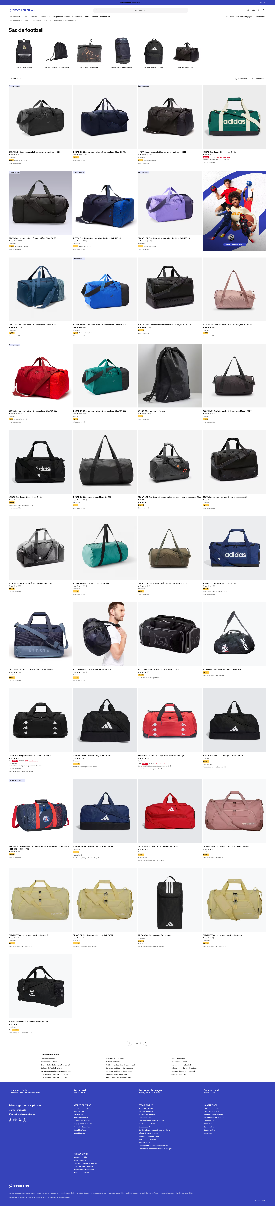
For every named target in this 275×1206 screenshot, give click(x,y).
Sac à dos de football (24, 67)
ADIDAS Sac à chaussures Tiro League (154, 935)
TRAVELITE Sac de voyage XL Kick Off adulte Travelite (226, 846)
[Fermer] (264, 2)
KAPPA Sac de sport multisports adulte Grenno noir (31, 755)
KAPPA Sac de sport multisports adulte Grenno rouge (161, 755)
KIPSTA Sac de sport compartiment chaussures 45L (225, 497)
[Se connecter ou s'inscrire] (258, 10)
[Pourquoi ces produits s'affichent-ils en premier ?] (236, 79)
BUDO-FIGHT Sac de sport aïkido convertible (222, 669)
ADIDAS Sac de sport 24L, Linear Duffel (220, 152)
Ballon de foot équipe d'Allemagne (119, 1068)
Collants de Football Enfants (51, 1068)
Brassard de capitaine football (183, 1071)
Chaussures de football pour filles (54, 1077)
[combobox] (258, 79)
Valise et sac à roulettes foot (121, 67)
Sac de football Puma (49, 1062)
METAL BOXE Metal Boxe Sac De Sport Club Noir (158, 669)
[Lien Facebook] (10, 1120)
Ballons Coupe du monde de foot (183, 1068)
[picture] (40, 117)
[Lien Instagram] (24, 1120)
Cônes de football (178, 1059)
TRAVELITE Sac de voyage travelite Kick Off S (222, 935)
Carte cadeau (259, 17)
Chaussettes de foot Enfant (116, 1074)
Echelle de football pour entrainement (55, 1065)
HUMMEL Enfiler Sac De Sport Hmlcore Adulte (28, 1022)
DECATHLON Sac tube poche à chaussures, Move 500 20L (228, 325)
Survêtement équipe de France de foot (56, 1071)
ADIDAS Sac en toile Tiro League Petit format (92, 755)
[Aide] (253, 10)
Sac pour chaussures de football (56, 67)
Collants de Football (113, 1062)
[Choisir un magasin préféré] (248, 10)
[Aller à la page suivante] (145, 1043)
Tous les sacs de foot (186, 67)
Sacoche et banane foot (89, 67)
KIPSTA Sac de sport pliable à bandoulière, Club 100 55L (33, 238)
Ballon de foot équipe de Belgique (119, 1071)
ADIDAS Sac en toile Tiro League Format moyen (158, 846)
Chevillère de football (49, 1059)
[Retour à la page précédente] (129, 1043)
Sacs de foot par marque (153, 67)
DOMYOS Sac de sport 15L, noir (151, 411)
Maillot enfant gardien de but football (120, 1065)
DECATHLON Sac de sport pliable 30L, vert (91, 583)
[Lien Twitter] (15, 1120)
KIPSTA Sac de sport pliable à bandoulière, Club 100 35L (162, 152)
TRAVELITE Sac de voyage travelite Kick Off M (93, 935)
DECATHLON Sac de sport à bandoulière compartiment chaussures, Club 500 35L (169, 498)
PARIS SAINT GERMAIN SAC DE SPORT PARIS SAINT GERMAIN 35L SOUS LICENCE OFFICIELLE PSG (39, 847)
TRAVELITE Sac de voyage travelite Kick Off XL (29, 935)
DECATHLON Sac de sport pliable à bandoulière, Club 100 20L (35, 152)
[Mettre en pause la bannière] (261, 2)
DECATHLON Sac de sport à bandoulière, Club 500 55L (32, 583)
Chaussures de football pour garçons (55, 1074)
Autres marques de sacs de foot (118, 1077)
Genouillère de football (115, 1059)
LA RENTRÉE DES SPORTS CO (234, 244)
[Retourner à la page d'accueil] (22, 10)
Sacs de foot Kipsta (178, 1074)
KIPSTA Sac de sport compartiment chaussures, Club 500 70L (165, 325)
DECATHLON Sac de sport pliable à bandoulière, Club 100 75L (99, 152)
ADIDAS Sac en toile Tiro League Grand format (223, 755)
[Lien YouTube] (19, 1120)
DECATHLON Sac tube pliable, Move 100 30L (92, 497)
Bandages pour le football (181, 1065)
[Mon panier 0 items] (263, 10)
